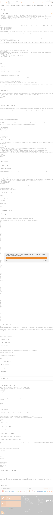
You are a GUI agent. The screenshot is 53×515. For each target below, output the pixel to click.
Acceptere (26, 257)
